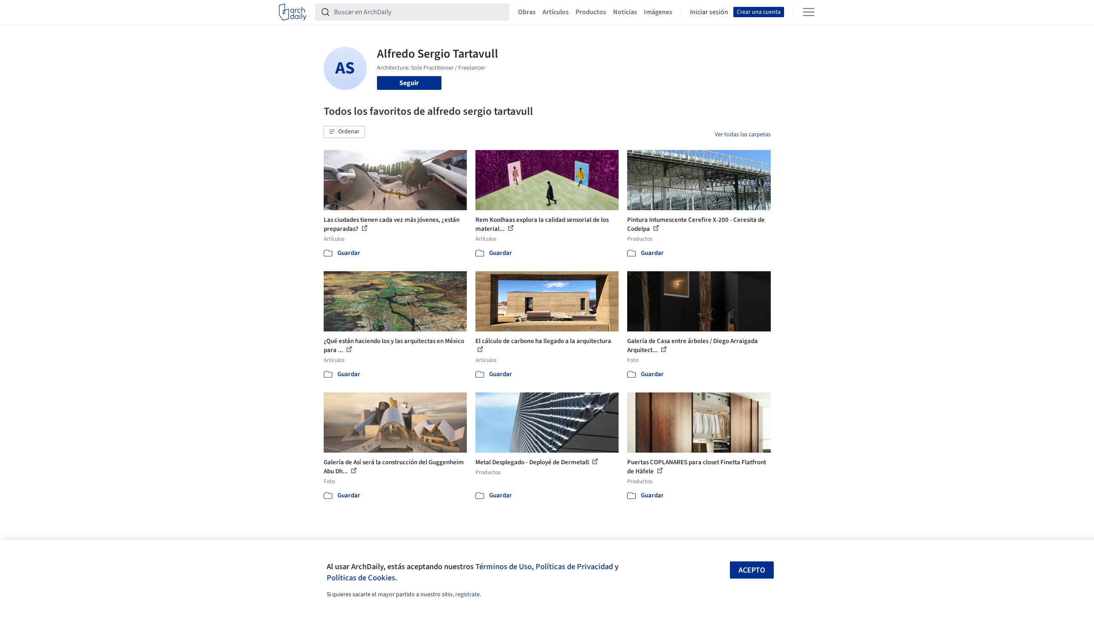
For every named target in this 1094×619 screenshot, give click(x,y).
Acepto (752, 570)
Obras (527, 12)
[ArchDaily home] (292, 12)
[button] (344, 132)
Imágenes (658, 12)
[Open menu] (808, 12)
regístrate (467, 594)
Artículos (555, 12)
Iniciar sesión (709, 12)
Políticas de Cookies (361, 577)
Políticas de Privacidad (574, 566)
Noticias (625, 12)
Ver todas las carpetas (743, 135)
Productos (591, 12)
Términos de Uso (503, 566)
